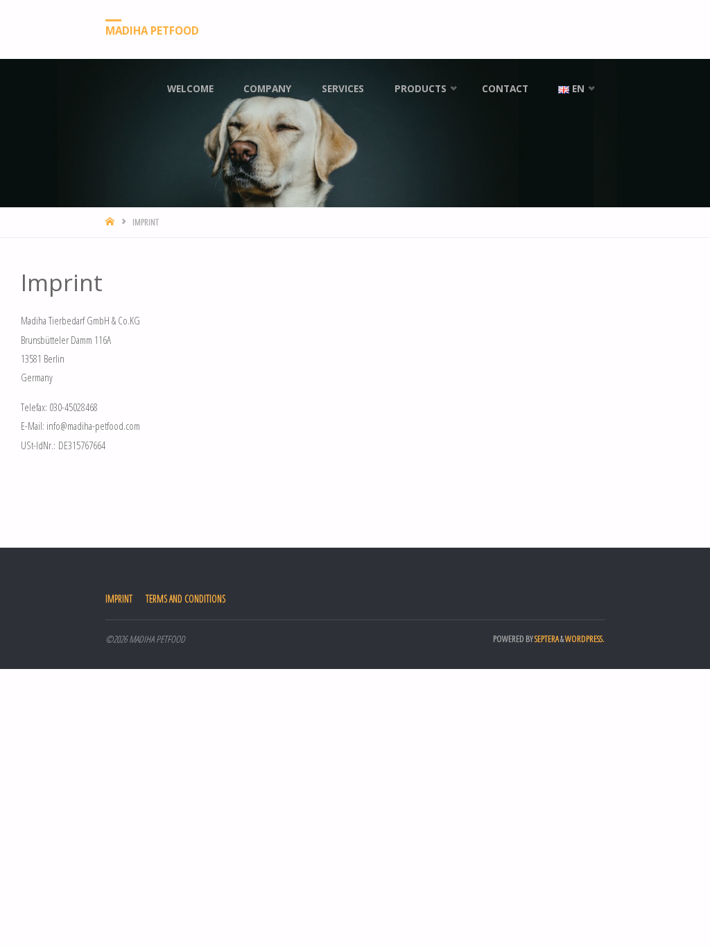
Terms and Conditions (185, 598)
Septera (546, 638)
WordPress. (585, 638)
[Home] (111, 222)
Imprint (118, 598)
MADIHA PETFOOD (152, 30)
